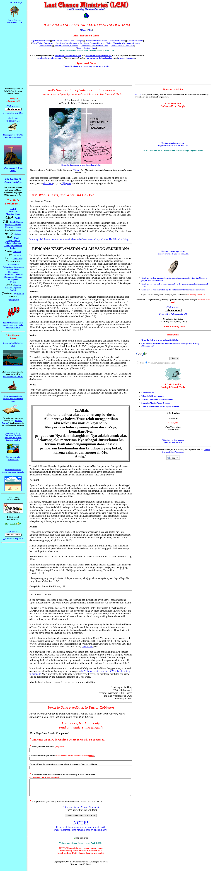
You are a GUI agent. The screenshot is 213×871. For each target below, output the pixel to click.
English (13, 209)
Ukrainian (19, 293)
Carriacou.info (45, 46)
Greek (18, 230)
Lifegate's (66, 183)
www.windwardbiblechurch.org (100, 58)
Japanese (17, 251)
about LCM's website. (173, 442)
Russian (17, 285)
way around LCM (14, 22)
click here (48, 183)
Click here (13, 118)
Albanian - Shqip (13, 214)
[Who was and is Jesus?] (13, 163)
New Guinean (13, 269)
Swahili (13, 290)
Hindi (16, 238)
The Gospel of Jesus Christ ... (13, 180)
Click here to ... (13, 106)
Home (83, 30)
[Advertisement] (10, 32)
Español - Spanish (13, 288)
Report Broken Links (86, 48)
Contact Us (87, 646)
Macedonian (13, 264)
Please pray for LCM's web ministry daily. (13, 136)
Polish (13, 282)
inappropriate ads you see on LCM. (173, 145)
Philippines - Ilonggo (13, 277)
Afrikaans (13, 211)
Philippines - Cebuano (13, 274)
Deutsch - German (13, 224)
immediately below (93, 165)
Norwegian (13, 272)
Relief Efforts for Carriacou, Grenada (123, 43)
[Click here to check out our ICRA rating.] (173, 459)
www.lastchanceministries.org (50, 58)
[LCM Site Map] (14, 17)
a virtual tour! (13, 459)
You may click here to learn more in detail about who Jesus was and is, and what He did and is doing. (79, 239)
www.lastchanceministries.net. (99, 55)
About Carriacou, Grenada (66, 46)
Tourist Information (13, 470)
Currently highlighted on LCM (13, 344)
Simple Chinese (16, 222)
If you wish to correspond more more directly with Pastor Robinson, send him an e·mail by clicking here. (80, 828)
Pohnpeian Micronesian (13, 267)
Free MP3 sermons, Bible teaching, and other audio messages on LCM (13, 325)
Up (90, 30)
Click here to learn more (173, 440)
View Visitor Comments (42, 43)
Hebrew (18, 234)
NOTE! (80, 823)
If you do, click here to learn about (160, 340)
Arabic (18, 218)
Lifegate (76, 170)
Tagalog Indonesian (13, 245)
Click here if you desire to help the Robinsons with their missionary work (173, 290)
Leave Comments (135, 41)
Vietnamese (13, 299)
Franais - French (13, 227)
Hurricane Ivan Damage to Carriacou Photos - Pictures (80, 43)
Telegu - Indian (13, 240)
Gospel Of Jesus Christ (40, 41)
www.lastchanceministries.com (68, 55)
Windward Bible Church (96, 41)
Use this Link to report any (173, 143)
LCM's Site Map (14, 2)
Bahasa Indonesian (13, 243)
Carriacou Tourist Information (94, 46)
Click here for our (81, 807)
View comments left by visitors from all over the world (13, 398)
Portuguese (13, 279)
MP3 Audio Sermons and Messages (67, 41)
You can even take (13, 457)
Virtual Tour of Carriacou (122, 46)
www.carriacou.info (126, 58)
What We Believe (117, 41)
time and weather (13, 440)
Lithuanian (17, 258)
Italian (13, 248)
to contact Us (13, 120)
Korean (17, 255)
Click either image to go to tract (73, 165)
